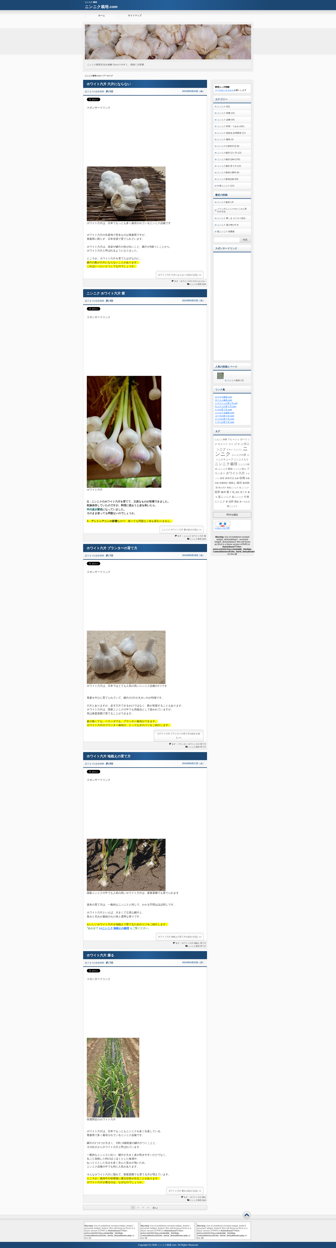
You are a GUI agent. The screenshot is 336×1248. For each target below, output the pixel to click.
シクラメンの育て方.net (226, 403)
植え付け (222, 487)
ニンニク (187, 536)
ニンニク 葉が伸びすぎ (228, 225)
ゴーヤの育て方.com (224, 416)
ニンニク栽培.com (101, 7)
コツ (230, 444)
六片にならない (199, 281)
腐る (204, 1197)
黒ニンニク (232, 506)
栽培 (239, 482)
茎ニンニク (224, 496)
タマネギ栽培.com (223, 397)
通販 (236, 501)
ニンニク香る (239, 469)
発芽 (217, 491)
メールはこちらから (224, 90)
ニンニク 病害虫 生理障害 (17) (231, 133)
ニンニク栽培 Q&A (198, 284)
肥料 (237, 492)
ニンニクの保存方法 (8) (228, 146)
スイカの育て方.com (224, 419)
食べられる (244, 501)
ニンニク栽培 (226, 464)
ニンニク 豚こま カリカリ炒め (231, 218)
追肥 (231, 501)
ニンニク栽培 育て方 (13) (229, 166)
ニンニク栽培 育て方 (197, 747)
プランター (183, 744)
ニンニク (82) (223, 106)
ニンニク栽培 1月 (225, 202)
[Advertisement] (145, 134)
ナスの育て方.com (223, 409)
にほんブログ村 (222, 528)
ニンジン (238, 449)
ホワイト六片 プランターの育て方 (112, 548)
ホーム (101, 15)
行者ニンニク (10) (225, 186)
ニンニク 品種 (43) (226, 119)
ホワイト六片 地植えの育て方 (109, 756)
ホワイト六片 (186, 281)
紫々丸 (230, 491)
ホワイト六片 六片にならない (109, 84)
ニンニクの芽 (239, 454)
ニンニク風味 (225, 468)
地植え (197, 943)
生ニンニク (244, 487)
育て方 (203, 744)
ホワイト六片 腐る (100, 955)
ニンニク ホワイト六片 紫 (106, 293)
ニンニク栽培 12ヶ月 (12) (229, 153)
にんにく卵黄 (221, 439)
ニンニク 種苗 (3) (225, 139)
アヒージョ (233, 439)
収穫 (242, 477)
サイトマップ (135, 15)
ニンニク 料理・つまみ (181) (230, 126)
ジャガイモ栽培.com (224, 413)
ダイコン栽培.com (223, 400)
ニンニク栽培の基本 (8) (228, 172)
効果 (237, 478)
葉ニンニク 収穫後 (225, 231)
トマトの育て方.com (224, 422)
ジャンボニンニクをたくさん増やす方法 (232, 210)
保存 (222, 478)
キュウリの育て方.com (225, 406)
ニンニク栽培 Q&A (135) (228, 159)
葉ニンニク (237, 497)
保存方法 (229, 478)
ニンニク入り (241, 459)
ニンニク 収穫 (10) (226, 113)
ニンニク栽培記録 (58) (227, 179)
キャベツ (223, 444)
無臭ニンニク (233, 487)
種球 (223, 492)
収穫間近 (223, 483)
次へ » (155, 1208)
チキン (230, 449)
